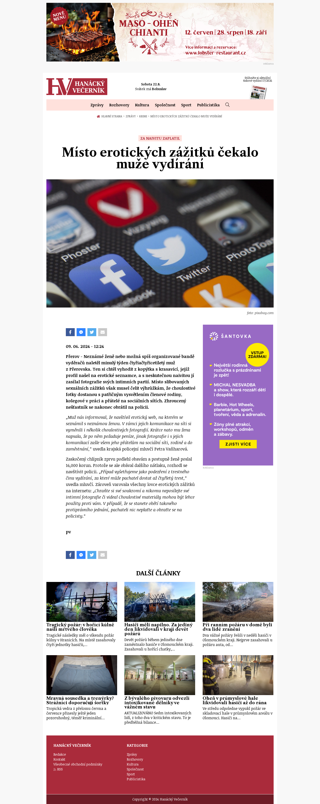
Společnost (165, 105)
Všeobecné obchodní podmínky (77, 764)
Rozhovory (119, 105)
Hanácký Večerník (76, 86)
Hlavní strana (112, 116)
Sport (186, 105)
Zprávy (97, 105)
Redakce (59, 754)
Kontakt (59, 759)
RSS (60, 769)
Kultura (142, 105)
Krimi (144, 116)
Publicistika (208, 105)
